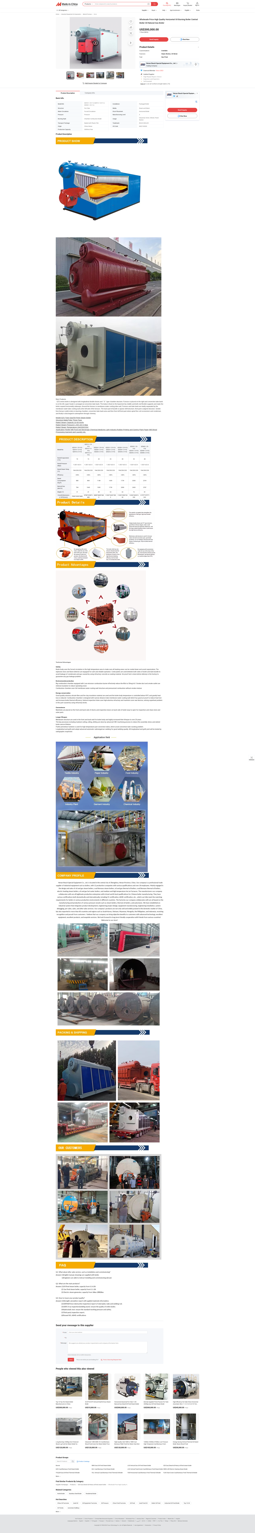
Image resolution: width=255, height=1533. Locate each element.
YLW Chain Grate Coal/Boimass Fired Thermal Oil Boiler (180, 1473)
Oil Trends (60, 1508)
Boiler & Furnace (87, 14)
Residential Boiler (91, 1493)
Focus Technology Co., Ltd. (114, 1525)
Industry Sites (140, 1518)
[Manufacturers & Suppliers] (66, 4)
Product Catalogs (83, 1461)
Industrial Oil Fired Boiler (172, 1503)
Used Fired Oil (143, 1503)
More (57, 1511)
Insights (178, 1518)
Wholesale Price (130, 1518)
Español (87, 1521)
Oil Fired (132, 1503)
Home (57, 14)
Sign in (197, 5)
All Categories (62, 10)
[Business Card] (196, 101)
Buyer (153, 10)
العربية (138, 1521)
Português (94, 1521)
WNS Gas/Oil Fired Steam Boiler (101, 1465)
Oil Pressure (104, 1503)
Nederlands (131, 1521)
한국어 (143, 1521)
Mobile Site (171, 1518)
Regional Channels (151, 1518)
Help (163, 10)
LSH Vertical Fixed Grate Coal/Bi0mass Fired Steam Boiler (145, 1469)
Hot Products (78, 1518)
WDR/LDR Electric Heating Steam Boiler (175, 1469)
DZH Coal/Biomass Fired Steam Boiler (67, 1469)
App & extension (175, 10)
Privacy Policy (157, 1525)
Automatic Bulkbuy (73, 1508)
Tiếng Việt (173, 1521)
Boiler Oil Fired (156, 1503)
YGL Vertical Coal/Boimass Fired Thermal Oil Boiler (107, 1473)
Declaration (148, 1525)
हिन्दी (154, 1521)
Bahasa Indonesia (183, 1521)
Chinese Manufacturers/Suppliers (104, 1518)
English (81, 1521)
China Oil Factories (63, 1503)
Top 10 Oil (187, 1503)
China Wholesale (119, 1518)
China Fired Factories (119, 1503)
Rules (198, 10)
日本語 (149, 1521)
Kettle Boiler (61, 1493)
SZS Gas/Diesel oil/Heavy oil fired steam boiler (177, 1465)
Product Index (162, 1518)
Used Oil (75, 1503)
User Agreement (138, 1525)
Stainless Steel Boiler (75, 1493)
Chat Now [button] (186, 39)
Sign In (142, 84)
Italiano (118, 1521)
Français (101, 1521)
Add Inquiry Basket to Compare (96, 83)
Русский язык (109, 1521)
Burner (58, 1465)
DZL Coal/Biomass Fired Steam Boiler (103, 1469)
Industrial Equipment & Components (71, 14)
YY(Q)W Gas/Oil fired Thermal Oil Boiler (68, 1473)
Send (70, 1360)
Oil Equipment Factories (89, 1503)
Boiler (95, 14)
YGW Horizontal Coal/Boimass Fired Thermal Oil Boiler (144, 1473)
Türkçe (166, 1521)
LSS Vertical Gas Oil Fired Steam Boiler (139, 1465)
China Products (88, 1518)
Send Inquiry (153, 39)
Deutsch (124, 1521)
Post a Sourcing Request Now (111, 1360)
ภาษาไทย (160, 1521)
